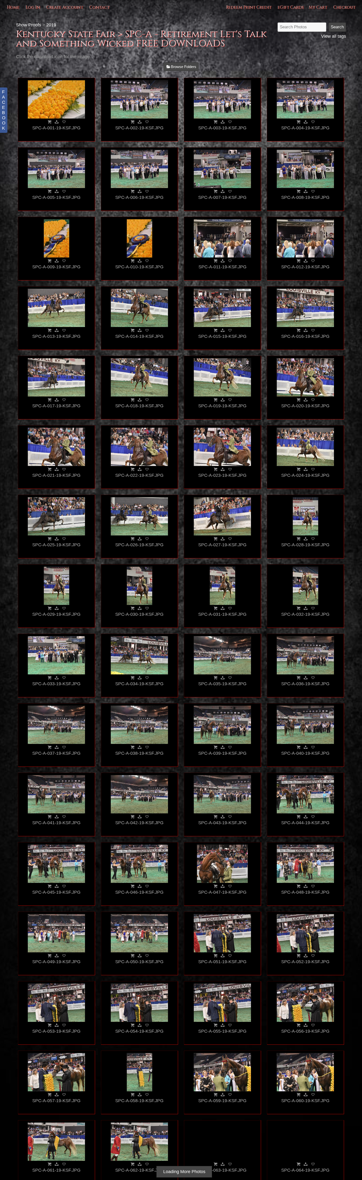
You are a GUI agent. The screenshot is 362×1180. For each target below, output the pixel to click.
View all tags (333, 36)
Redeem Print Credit (248, 7)
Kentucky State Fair (65, 34)
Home (13, 7)
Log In (32, 7)
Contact (99, 7)
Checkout (344, 7)
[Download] (56, 122)
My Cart (318, 7)
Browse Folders (183, 67)
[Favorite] (63, 122)
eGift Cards (290, 7)
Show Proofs (28, 24)
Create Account (64, 7)
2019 (51, 24)
